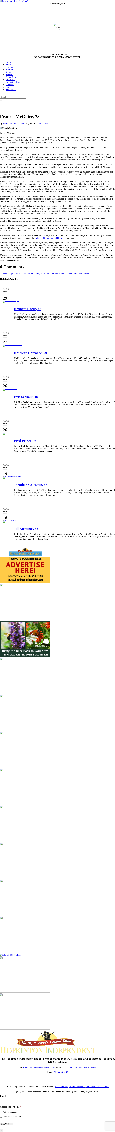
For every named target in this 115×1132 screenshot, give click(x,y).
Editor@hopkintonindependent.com (39, 1067)
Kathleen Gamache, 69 (30, 353)
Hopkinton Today (13, 82)
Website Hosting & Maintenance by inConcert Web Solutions (82, 1086)
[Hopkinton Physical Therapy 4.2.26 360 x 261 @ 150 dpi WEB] (25, 841)
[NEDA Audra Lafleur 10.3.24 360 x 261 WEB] (25, 804)
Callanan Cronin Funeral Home (49, 238)
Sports (8, 72)
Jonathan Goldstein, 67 (30, 485)
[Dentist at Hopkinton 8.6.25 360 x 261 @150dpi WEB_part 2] (25, 915)
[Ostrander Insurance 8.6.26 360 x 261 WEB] (25, 1029)
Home (8, 62)
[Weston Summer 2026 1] (25, 656)
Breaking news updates (12, 1116)
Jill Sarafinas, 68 (26, 528)
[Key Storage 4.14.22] (10, 955)
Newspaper (11, 89)
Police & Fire (11, 77)
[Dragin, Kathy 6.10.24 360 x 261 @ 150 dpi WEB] (25, 693)
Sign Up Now (6, 1124)
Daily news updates (10, 1112)
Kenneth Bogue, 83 (27, 309)
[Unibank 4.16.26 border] (25, 992)
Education (10, 69)
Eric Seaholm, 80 (26, 397)
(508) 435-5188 (61, 1072)
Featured (9, 67)
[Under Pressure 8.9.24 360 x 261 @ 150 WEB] (25, 952)
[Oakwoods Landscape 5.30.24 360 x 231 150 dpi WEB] (25, 730)
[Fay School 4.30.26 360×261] (25, 878)
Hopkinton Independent (13, 123)
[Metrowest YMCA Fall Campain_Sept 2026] (25, 619)
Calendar (10, 84)
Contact (9, 87)
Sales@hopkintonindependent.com (82, 1067)
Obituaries (10, 79)
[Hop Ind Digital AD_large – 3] (25, 767)
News (8, 64)
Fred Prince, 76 (25, 441)
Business (9, 74)
